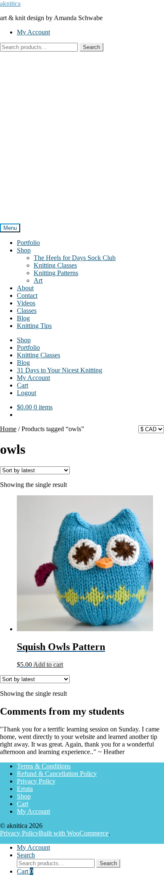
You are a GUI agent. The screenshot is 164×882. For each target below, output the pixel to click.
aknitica (10, 3)
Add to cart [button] (48, 664)
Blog (23, 318)
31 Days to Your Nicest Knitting (59, 370)
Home (8, 428)
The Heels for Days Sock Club (75, 257)
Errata (25, 788)
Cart (22, 385)
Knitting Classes (55, 265)
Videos (26, 303)
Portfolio (28, 242)
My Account (33, 32)
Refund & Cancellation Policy (57, 773)
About (25, 287)
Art (38, 280)
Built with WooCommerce (73, 833)
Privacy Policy (36, 781)
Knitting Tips (34, 325)
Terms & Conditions (44, 766)
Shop (24, 250)
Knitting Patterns (56, 272)
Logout (26, 392)
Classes (27, 310)
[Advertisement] (82, 137)
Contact (27, 295)
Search (91, 47)
